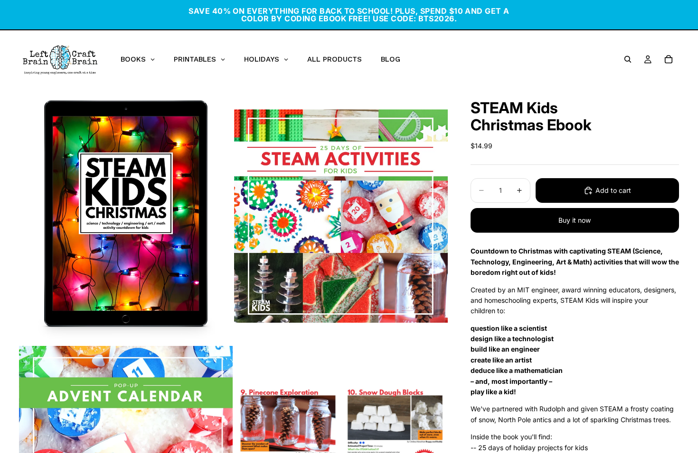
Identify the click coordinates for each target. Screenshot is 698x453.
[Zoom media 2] (341, 216)
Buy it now (574, 220)
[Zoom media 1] (126, 216)
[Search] (627, 59)
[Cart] (668, 59)
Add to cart (613, 190)
